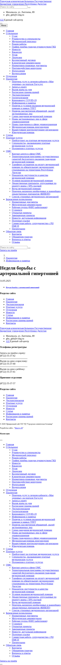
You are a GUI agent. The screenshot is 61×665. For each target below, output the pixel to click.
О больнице (12, 33)
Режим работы (19, 44)
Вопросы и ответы (21, 239)
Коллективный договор (24, 60)
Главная (10, 30)
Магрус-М (19, 428)
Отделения (11, 76)
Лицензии (17, 57)
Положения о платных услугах (27, 148)
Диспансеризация (21, 95)
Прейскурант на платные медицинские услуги (35, 140)
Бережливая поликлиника (19, 199)
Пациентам (11, 79)
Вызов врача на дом (22, 89)
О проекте (17, 210)
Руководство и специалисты (26, 38)
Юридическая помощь (23, 132)
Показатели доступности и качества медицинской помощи (30, 176)
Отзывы (16, 242)
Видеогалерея (19, 73)
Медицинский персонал (24, 41)
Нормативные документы (25, 202)
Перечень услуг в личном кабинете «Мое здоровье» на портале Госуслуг (33, 82)
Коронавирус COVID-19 (24, 100)
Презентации (18, 228)
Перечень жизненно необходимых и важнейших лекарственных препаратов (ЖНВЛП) (36, 192)
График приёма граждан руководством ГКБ (34, 46)
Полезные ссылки (21, 220)
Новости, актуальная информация (29, 218)
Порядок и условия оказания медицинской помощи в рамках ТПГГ (33, 107)
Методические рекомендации (27, 204)
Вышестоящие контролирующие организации (35, 129)
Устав (14, 55)
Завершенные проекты (23, 215)
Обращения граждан (22, 236)
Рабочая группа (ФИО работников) (29, 207)
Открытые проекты (22, 212)
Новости (16, 49)
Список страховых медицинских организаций (35, 196)
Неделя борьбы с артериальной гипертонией (22, 287)
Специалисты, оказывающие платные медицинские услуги (31, 144)
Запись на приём (8, 250)
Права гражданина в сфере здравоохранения (34, 124)
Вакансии (17, 52)
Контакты (17, 234)
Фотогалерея (18, 71)
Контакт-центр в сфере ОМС (26, 154)
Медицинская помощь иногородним (30, 127)
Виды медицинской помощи (26, 188)
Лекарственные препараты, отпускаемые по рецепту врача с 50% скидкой (34, 184)
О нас (15, 36)
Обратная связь (13, 231)
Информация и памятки (24, 103)
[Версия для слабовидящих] (1, 23)
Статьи (9, 135)
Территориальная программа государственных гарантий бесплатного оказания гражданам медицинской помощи (35, 159)
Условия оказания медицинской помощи (32, 180)
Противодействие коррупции (27, 68)
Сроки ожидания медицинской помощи (32, 116)
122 (2, 20)
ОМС (8, 151)
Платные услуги (14, 137)
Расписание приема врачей (25, 92)
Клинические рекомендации (26, 63)
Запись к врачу (19, 87)
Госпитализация (20, 97)
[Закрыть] (1, 440)
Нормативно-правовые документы (29, 65)
